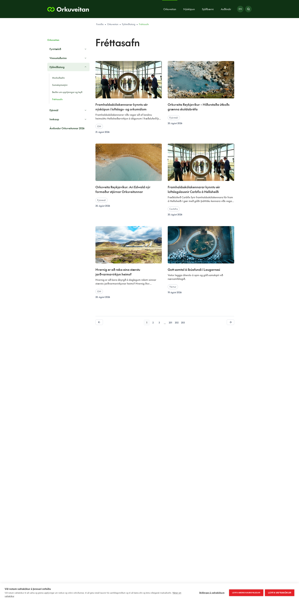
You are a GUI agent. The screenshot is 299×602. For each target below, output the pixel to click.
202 (176, 322)
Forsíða (100, 24)
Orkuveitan (112, 24)
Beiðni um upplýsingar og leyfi (67, 92)
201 (170, 322)
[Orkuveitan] (68, 9)
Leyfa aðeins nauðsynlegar (246, 593)
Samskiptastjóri (60, 84)
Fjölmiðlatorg (128, 24)
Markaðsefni (58, 77)
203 (183, 322)
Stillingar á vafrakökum (211, 593)
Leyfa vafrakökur (279, 593)
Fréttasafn (57, 99)
